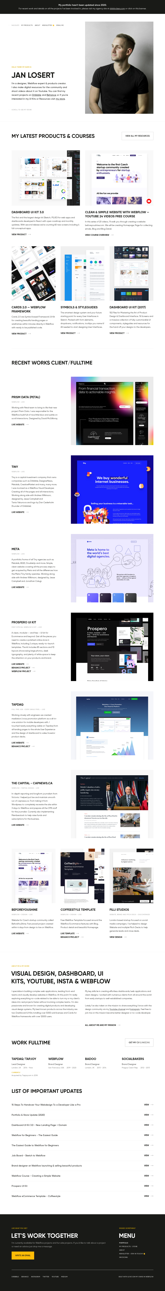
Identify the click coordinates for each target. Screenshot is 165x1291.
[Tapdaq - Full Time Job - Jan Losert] (112, 725)
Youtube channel (117, 1009)
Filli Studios (119, 909)
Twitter (46, 1277)
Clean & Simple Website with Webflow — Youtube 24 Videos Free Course (117, 214)
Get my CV (139, 1043)
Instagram (135, 1009)
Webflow (55, 1059)
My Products (27, 25)
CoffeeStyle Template (78, 909)
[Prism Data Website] (112, 411)
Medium (64, 1277)
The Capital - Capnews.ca (32, 783)
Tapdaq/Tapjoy (24, 1059)
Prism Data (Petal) (26, 397)
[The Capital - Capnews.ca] (112, 804)
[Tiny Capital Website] (112, 489)
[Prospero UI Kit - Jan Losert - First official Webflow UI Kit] (112, 647)
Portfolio (123, 1243)
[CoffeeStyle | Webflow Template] (82, 876)
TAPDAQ (17, 704)
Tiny (15, 466)
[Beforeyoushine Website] (33, 876)
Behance (51, 95)
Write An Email (23, 1256)
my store (60, 99)
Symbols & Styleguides (79, 307)
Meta (15, 549)
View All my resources (137, 136)
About (37, 25)
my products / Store (128, 1246)
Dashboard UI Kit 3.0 (28, 212)
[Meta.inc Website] (112, 568)
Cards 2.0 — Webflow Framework (29, 309)
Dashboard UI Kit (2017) (128, 307)
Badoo (90, 1059)
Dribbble (36, 95)
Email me (60, 25)
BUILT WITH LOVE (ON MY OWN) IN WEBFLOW (136, 1277)
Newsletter (48, 25)
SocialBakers (133, 1059)
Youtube (55, 1277)
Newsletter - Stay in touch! (132, 1254)
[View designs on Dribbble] (131, 876)
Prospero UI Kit (24, 622)
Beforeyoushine (25, 909)
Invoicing (123, 1257)
